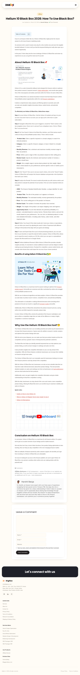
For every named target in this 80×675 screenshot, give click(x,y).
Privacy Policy (6, 611)
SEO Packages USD (8, 641)
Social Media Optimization (9, 633)
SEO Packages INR (7, 643)
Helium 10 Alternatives (23, 400)
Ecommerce (19, 468)
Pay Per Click (6, 631)
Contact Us (5, 609)
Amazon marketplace (48, 99)
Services (5, 603)
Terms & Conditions (7, 614)
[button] (75, 5)
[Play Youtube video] (39, 270)
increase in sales (44, 304)
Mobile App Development (9, 638)
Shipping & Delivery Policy (9, 619)
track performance (58, 369)
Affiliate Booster (6, 653)
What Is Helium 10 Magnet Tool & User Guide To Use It (33, 397)
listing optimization (43, 90)
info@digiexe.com (7, 584)
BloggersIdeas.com (7, 662)
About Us (5, 606)
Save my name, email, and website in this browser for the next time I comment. (38, 548)
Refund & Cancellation (8, 616)
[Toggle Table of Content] (28, 34)
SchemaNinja (6, 659)
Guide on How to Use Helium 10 (26, 394)
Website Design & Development (10, 636)
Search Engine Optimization (9, 628)
